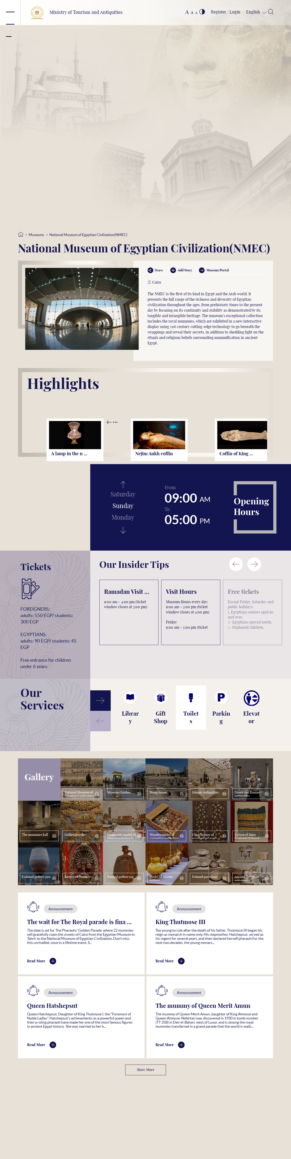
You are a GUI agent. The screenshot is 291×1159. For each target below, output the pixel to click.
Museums (36, 235)
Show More (145, 1070)
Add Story (185, 270)
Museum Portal (217, 270)
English (253, 12)
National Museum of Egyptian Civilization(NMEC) (88, 235)
